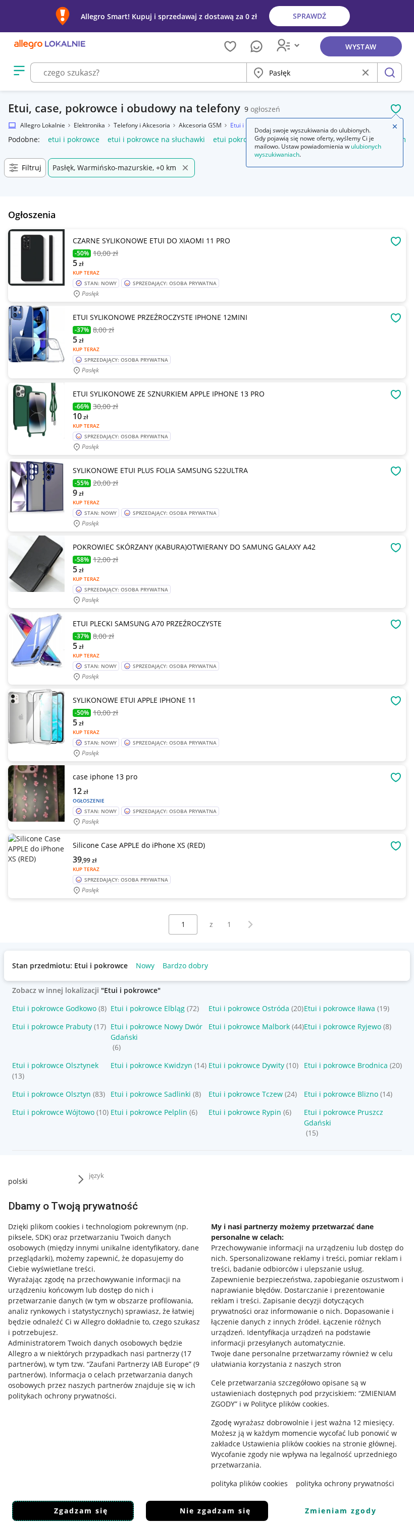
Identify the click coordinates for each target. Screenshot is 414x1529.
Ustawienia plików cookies (286, 1443)
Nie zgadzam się (215, 1510)
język (96, 1175)
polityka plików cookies (249, 1483)
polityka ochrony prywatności (345, 1483)
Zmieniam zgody (341, 1510)
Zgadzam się (81, 1510)
